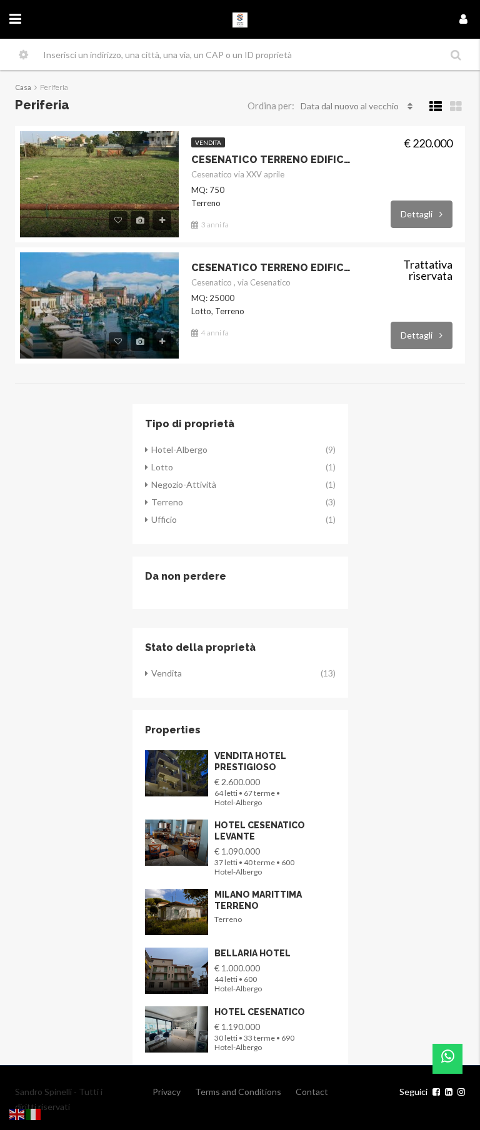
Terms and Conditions (238, 1091)
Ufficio (164, 519)
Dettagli (417, 214)
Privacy (166, 1091)
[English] (17, 1113)
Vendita (208, 142)
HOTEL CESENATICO (259, 1012)
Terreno (167, 502)
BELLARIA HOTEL (252, 953)
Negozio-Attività (183, 484)
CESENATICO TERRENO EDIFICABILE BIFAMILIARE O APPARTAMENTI (272, 160)
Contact (312, 1091)
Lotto (162, 467)
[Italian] (34, 1113)
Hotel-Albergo (179, 449)
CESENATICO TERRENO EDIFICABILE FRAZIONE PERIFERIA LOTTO (272, 268)
